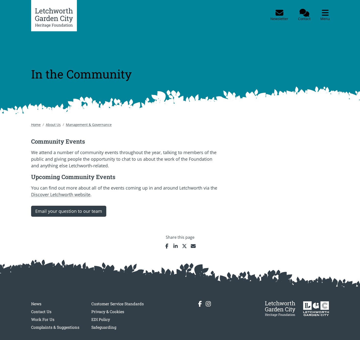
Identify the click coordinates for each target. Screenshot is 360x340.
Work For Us (42, 319)
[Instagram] (208, 304)
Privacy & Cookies (107, 311)
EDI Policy (100, 319)
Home (36, 124)
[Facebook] (200, 304)
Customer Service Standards (117, 303)
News (36, 303)
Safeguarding (103, 327)
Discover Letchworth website (60, 194)
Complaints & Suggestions (55, 327)
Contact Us (41, 311)
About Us (53, 124)
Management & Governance (89, 124)
